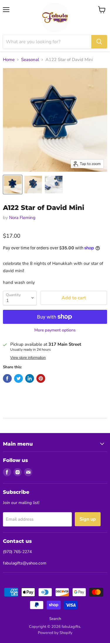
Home (9, 59)
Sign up (87, 519)
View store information (28, 358)
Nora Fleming (22, 217)
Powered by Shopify (55, 632)
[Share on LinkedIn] (29, 378)
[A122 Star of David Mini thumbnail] (12, 184)
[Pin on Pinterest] (40, 378)
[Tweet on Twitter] (18, 378)
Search (55, 618)
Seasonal (30, 59)
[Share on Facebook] (7, 378)
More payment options (55, 330)
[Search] (99, 41)
